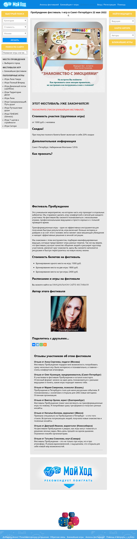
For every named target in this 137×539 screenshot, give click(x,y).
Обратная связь (57, 537)
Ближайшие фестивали (15, 71)
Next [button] (101, 55)
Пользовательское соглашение (34, 537)
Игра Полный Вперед (14, 82)
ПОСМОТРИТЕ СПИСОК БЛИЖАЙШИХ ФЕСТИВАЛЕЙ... (58, 109)
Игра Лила (9, 98)
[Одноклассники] (45, 344)
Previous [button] (35, 55)
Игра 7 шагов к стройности (11, 121)
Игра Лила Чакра (12, 79)
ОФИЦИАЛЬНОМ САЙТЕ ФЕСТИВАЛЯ (70, 284)
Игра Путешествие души (13, 108)
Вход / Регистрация (106, 4)
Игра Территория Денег (12, 93)
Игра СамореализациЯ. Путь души (15, 102)
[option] (68, 56)
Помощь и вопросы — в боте (120, 537)
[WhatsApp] (41, 344)
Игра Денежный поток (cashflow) (15, 87)
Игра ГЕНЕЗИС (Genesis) (11, 114)
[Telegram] (37, 344)
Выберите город (12, 63)
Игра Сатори (10, 126)
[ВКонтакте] (33, 344)
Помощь (121, 4)
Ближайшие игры (75, 537)
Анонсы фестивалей (49, 4)
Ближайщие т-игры (69, 4)
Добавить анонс (88, 4)
